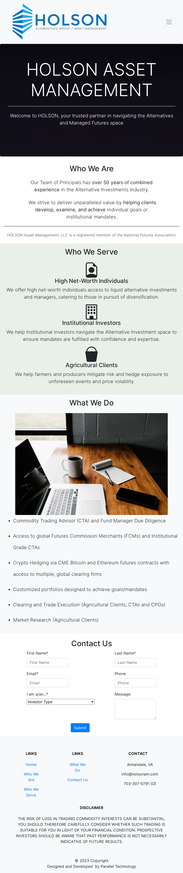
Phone (120, 673)
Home (31, 764)
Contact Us (77, 779)
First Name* (37, 653)
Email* (32, 673)
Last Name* (125, 653)
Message (123, 694)
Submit (80, 727)
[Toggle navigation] (169, 22)
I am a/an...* (37, 694)
